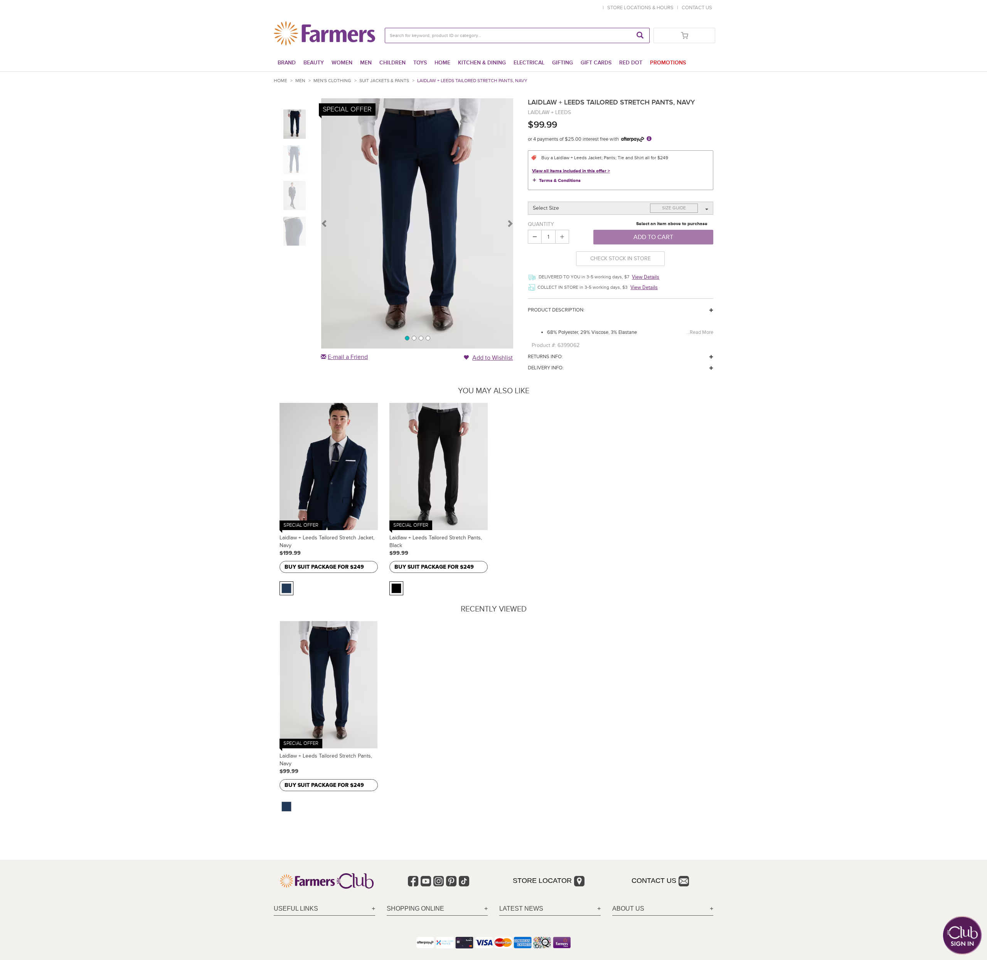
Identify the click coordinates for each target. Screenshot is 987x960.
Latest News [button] (521, 908)
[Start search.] (640, 35)
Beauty (313, 62)
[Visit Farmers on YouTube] (426, 881)
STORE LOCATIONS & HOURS (641, 8)
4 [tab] (427, 338)
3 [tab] (421, 338)
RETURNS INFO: (545, 357)
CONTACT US (697, 8)
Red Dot (630, 62)
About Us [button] (628, 908)
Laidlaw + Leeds (549, 112)
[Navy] (286, 588)
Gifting (562, 62)
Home (442, 62)
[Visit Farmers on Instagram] (438, 881)
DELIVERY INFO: (546, 368)
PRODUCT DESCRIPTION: (556, 310)
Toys (420, 62)
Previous (324, 223)
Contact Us (654, 880)
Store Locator (542, 880)
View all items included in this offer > (571, 171)
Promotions (668, 62)
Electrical (529, 62)
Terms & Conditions (560, 181)
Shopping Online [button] (415, 908)
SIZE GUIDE (674, 208)
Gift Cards (596, 62)
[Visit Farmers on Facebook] (413, 881)
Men (366, 62)
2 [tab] (414, 338)
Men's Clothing (332, 81)
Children (392, 62)
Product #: (544, 345)
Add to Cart (653, 237)
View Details (645, 277)
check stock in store (620, 258)
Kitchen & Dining (482, 62)
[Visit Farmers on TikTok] (464, 881)
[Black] (396, 588)
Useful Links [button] (296, 908)
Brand (287, 62)
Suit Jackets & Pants (384, 81)
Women (342, 62)
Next (510, 223)
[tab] (324, 909)
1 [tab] (407, 338)
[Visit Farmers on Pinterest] (451, 881)
